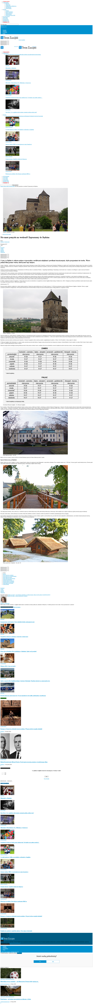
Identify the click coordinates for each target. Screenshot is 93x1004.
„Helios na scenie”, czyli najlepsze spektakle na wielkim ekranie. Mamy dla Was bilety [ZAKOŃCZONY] (29, 594)
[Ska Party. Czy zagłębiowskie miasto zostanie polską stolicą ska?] (12, 108)
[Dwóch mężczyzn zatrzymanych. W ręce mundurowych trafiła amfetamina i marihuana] (7, 692)
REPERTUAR (6, 21)
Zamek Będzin (6, 584)
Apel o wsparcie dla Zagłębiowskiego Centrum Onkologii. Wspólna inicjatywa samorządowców (25, 681)
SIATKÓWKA (9, 14)
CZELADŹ (8, 5)
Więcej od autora (16, 607)
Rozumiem (19, 953)
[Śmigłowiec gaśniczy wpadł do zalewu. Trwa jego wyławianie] (7, 927)
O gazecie (5, 32)
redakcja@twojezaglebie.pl (15, 943)
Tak (5, 772)
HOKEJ (7, 10)
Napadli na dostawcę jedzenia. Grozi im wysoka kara (14, 636)
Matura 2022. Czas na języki (8, 666)
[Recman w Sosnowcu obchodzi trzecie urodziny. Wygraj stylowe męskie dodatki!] (11, 725)
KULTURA (5, 18)
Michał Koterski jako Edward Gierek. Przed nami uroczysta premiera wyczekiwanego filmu (24, 762)
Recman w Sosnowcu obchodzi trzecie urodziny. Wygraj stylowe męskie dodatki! (21, 729)
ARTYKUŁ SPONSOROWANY (7, 979)
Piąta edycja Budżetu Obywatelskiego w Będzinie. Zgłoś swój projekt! (19, 651)
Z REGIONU (6, 2)
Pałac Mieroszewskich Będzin (9, 578)
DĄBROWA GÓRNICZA (11, 6)
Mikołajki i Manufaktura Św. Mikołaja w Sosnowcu (18, 82)
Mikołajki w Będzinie (11, 68)
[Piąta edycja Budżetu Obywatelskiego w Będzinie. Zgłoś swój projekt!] (7, 647)
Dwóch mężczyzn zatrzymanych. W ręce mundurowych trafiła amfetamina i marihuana (23, 695)
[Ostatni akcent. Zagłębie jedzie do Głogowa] (12, 155)
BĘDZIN (7, 3)
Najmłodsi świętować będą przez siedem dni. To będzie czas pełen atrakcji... (20, 842)
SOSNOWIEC (9, 8)
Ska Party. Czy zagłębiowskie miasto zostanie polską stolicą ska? (21, 112)
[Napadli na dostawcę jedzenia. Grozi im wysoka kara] (7, 633)
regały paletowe (67, 951)
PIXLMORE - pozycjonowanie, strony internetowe (36, 951)
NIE (53, 961)
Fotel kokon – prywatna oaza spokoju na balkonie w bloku (16, 999)
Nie (5, 774)
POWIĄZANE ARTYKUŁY (7, 607)
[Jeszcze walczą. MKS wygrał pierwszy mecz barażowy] (12, 140)
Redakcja (2, 731)
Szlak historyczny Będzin (8, 583)
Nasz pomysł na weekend (8, 575)
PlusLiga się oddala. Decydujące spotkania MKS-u (18, 174)
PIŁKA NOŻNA (9, 13)
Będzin (4, 574)
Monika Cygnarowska (5, 241)
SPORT (4, 9)
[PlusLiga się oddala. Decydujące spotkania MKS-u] (12, 170)
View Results (46, 778)
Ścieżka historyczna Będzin (8, 582)
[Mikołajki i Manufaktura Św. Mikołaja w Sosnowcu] (12, 79)
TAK (40, 961)
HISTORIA (5, 17)
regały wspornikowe (59, 951)
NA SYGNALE (6, 16)
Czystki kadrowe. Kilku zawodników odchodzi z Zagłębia (20, 129)
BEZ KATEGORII (11, 186)
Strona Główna (4, 186)
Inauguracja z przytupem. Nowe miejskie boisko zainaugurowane (17, 622)
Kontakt (4, 30)
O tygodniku (5, 948)
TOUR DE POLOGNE (10, 15)
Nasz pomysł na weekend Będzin (9, 576)
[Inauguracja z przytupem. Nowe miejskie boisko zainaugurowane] (7, 618)
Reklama (5, 31)
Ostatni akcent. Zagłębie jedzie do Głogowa (16, 159)
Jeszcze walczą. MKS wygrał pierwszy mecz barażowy (19, 144)
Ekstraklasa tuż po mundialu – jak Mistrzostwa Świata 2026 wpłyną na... (20, 981)
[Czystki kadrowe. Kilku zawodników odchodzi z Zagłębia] (12, 126)
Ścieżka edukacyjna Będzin (8, 580)
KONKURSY (6, 19)
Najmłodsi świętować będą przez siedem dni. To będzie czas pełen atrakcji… (24, 97)
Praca (4, 33)
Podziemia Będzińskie (7, 579)
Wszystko (8, 54)
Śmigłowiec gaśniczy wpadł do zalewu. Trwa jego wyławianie (16, 931)
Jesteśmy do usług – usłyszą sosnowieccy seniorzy (17, 596)
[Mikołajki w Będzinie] (12, 64)
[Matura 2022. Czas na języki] (7, 662)
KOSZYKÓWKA (9, 11)
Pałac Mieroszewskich (7, 577)
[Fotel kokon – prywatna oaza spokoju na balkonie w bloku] (11, 995)
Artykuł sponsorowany (5, 984)
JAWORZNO (8, 7)
